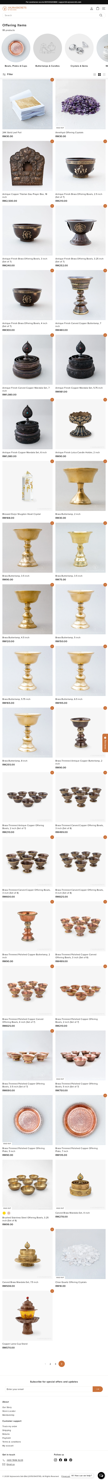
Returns (6, 1434)
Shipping (6, 1430)
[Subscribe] (98, 1389)
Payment (6, 1437)
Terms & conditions (11, 1441)
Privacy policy (67, 1476)
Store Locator (9, 1411)
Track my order (9, 1426)
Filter (10, 74)
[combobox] (54, 15)
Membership (8, 1414)
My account (7, 1445)
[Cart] (97, 8)
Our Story (7, 1407)
